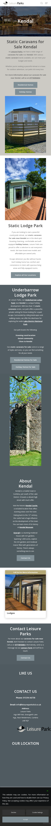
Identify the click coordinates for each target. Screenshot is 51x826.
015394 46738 (29, 697)
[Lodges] (25, 590)
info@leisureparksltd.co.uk (28, 704)
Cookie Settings (37, 812)
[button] (46, 3)
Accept (25, 819)
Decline (13, 812)
